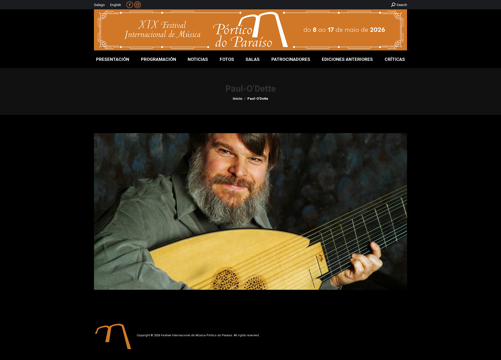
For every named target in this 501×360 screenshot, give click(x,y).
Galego (99, 5)
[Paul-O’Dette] (250, 211)
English (115, 5)
